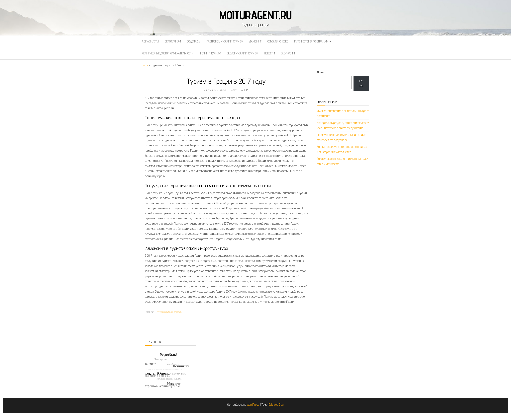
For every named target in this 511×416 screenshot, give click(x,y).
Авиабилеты (150, 41)
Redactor (243, 90)
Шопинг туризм (210, 53)
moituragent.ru (255, 15)
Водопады (193, 41)
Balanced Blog (276, 404)
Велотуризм (173, 41)
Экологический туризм (242, 53)
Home (145, 65)
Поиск (321, 72)
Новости (269, 53)
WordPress (253, 404)
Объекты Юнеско (277, 41)
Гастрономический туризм (224, 41)
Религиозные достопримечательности (167, 53)
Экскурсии (288, 53)
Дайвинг (255, 41)
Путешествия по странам (311, 41)
